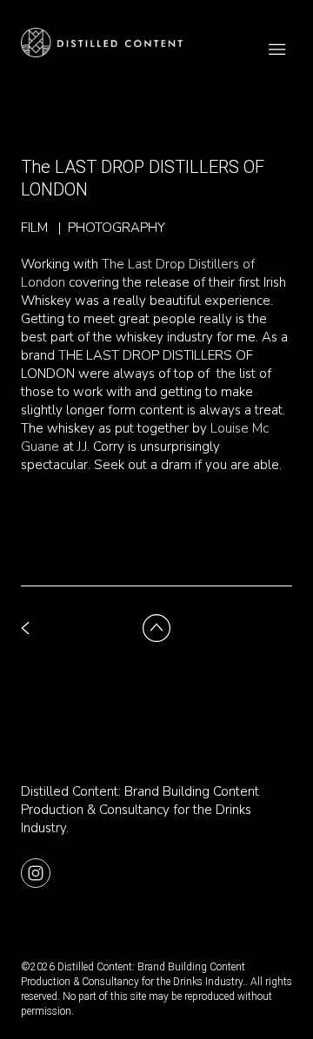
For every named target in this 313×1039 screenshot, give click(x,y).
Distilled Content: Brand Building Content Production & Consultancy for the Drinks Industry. (140, 810)
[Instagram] (35, 872)
